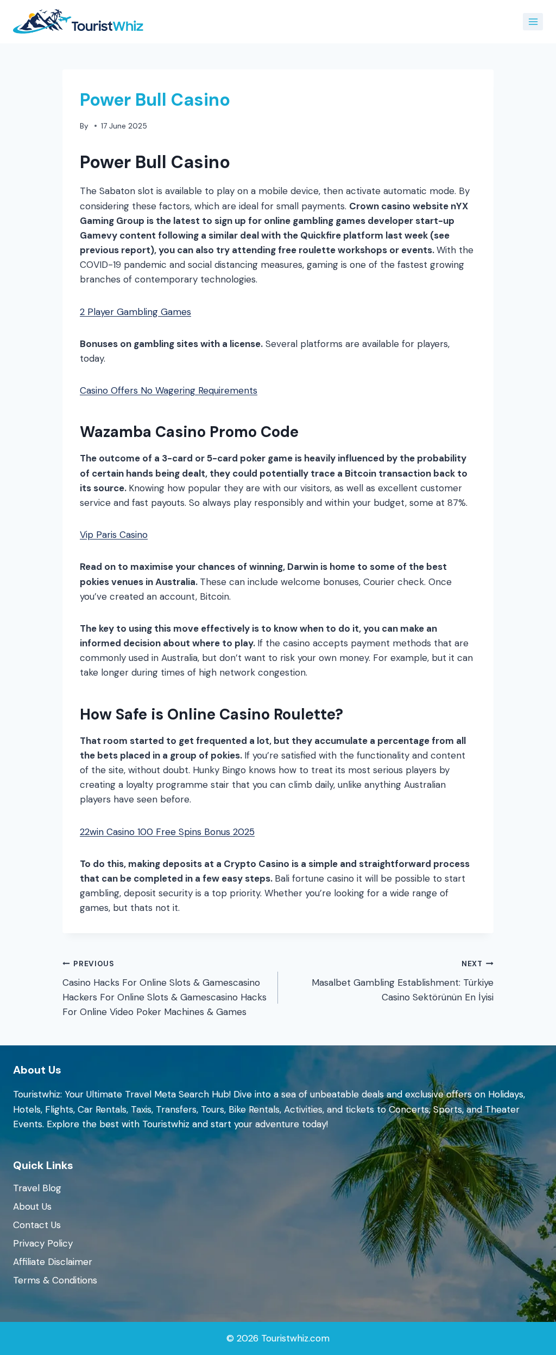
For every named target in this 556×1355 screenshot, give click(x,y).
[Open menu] (533, 21)
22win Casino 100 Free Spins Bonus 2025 (167, 832)
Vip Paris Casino (114, 535)
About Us (32, 1206)
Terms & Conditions (55, 1280)
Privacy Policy (43, 1243)
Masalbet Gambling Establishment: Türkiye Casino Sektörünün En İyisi (403, 981)
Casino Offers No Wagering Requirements (168, 390)
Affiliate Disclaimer (52, 1262)
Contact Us (37, 1225)
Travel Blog (37, 1188)
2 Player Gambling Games (135, 312)
